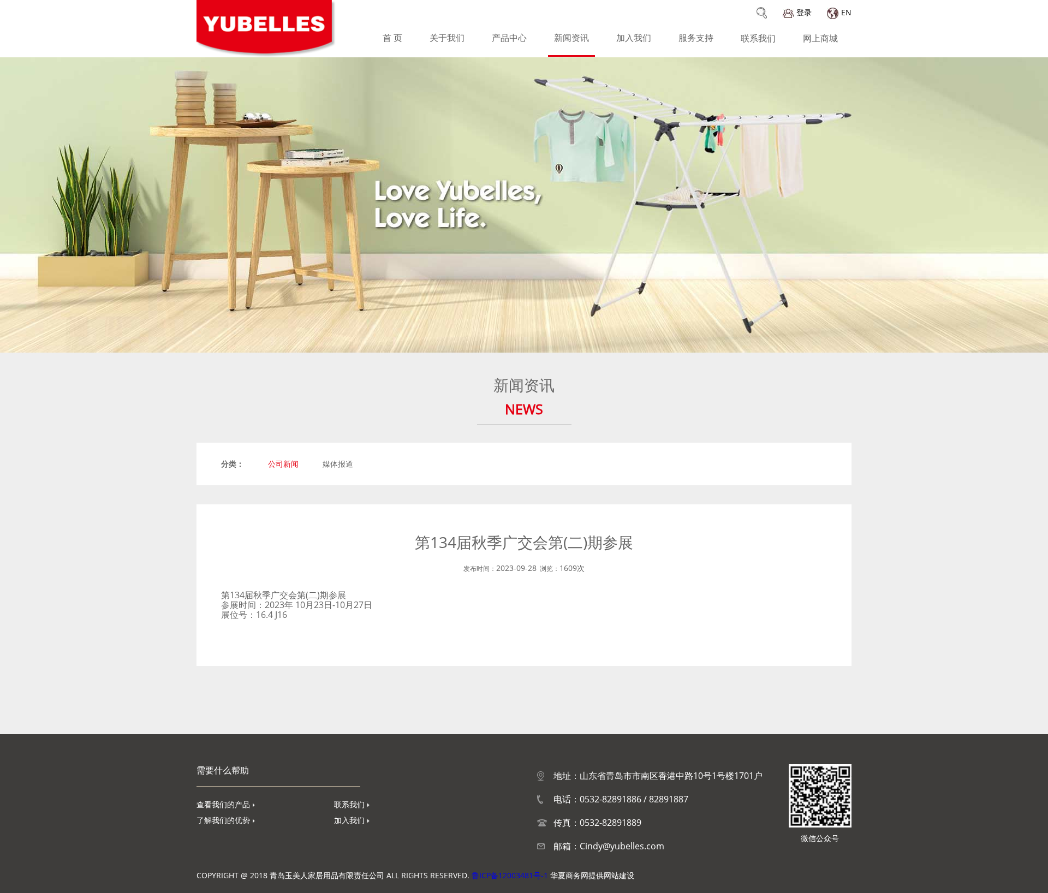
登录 (804, 12)
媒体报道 (338, 464)
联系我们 (758, 38)
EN (846, 12)
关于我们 (447, 38)
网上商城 (820, 38)
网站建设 (619, 875)
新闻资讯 (571, 38)
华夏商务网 (569, 875)
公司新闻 (283, 464)
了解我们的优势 (223, 820)
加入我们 (633, 38)
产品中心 (509, 38)
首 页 (392, 38)
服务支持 (695, 38)
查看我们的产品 (223, 804)
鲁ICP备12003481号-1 (510, 875)
